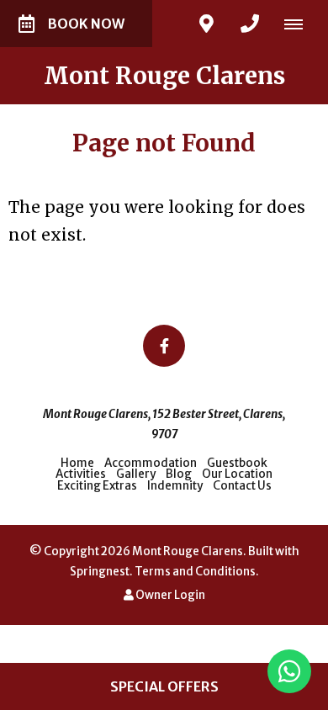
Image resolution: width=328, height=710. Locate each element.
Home (77, 463)
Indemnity (175, 486)
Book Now (86, 23)
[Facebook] (164, 346)
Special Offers (164, 686)
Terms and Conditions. (197, 571)
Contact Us (242, 486)
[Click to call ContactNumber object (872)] (250, 23)
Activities (82, 474)
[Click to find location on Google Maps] (206, 23)
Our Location (237, 474)
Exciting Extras (97, 486)
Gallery (136, 474)
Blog (179, 474)
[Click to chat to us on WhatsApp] (289, 671)
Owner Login (169, 595)
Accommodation (150, 463)
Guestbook (237, 463)
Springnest (100, 571)
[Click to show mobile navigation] (300, 23)
